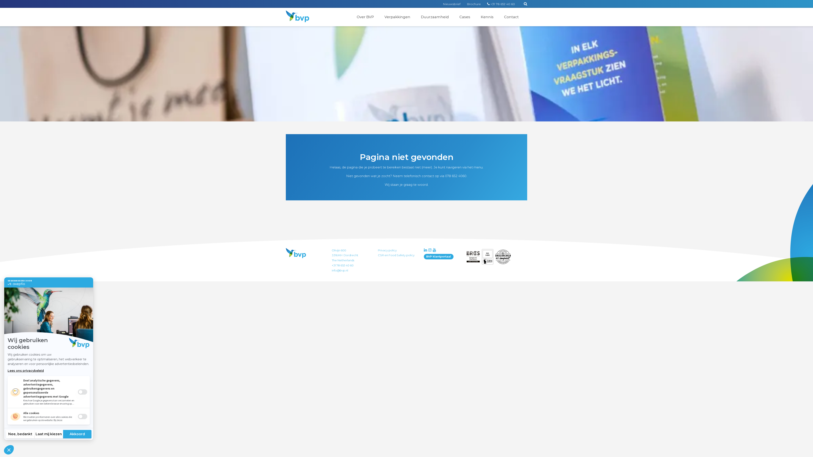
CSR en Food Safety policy (396, 255)
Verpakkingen (397, 17)
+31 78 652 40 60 (502, 4)
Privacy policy (387, 250)
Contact (511, 17)
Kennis (487, 17)
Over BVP (365, 17)
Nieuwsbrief (451, 4)
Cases (464, 17)
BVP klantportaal (438, 256)
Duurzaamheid (435, 17)
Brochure (474, 4)
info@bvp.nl (340, 270)
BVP (295, 13)
